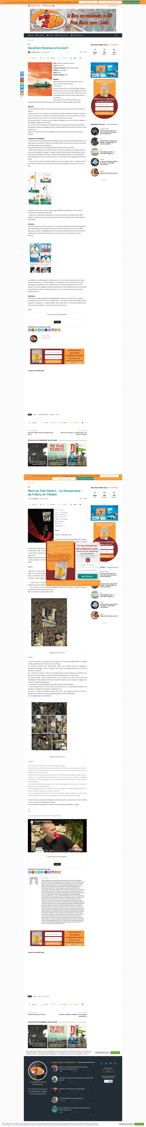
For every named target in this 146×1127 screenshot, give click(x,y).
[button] (87, 556)
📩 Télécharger (87, 576)
